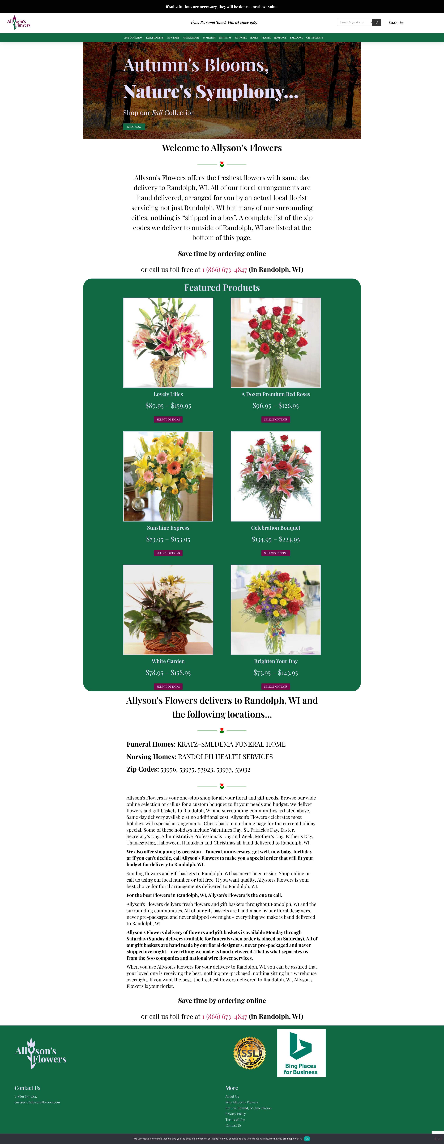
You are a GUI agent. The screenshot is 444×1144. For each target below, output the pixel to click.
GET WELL (241, 37)
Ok (307, 1138)
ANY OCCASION (133, 37)
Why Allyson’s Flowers (242, 1102)
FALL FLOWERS (155, 37)
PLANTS (266, 37)
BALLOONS (296, 37)
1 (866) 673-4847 (225, 269)
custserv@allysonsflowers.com (37, 1102)
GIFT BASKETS (314, 37)
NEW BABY (173, 37)
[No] (438, 1138)
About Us (232, 1096)
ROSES (254, 37)
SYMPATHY (209, 37)
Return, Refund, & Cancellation (248, 1108)
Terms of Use (235, 1119)
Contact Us (233, 1125)
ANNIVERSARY (191, 37)
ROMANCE (280, 37)
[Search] (376, 22)
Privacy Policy (235, 1113)
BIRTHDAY (225, 37)
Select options (168, 419)
